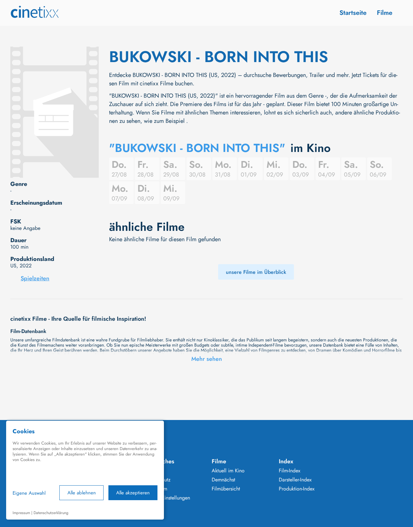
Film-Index (289, 471)
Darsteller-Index (295, 480)
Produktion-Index (297, 489)
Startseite (353, 12)
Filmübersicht (226, 489)
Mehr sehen (206, 359)
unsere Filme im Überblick (256, 272)
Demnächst (223, 480)
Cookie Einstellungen (167, 498)
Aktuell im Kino (228, 471)
